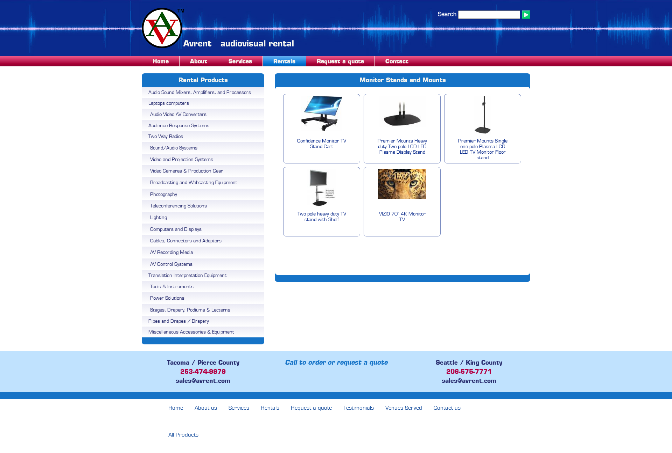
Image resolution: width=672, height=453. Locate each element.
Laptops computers (168, 103)
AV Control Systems (171, 264)
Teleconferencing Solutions (178, 206)
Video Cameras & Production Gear (186, 171)
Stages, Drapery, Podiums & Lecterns (190, 310)
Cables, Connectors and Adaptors (186, 241)
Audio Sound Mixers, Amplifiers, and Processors (199, 92)
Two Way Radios (165, 136)
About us (206, 408)
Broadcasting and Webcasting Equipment (193, 182)
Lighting (158, 217)
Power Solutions (167, 298)
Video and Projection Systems (181, 159)
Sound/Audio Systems (173, 148)
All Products (183, 435)
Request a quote (340, 61)
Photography (163, 194)
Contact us (447, 408)
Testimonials (358, 408)
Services (240, 61)
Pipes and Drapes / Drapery (178, 321)
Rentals (284, 61)
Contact (396, 61)
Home (161, 61)
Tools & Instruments (172, 287)
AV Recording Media (171, 252)
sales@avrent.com (203, 381)
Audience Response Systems (178, 126)
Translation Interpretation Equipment (187, 275)
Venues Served (403, 408)
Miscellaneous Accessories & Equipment (191, 332)
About (198, 61)
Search (447, 14)
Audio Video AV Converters (178, 114)
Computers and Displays (176, 229)
